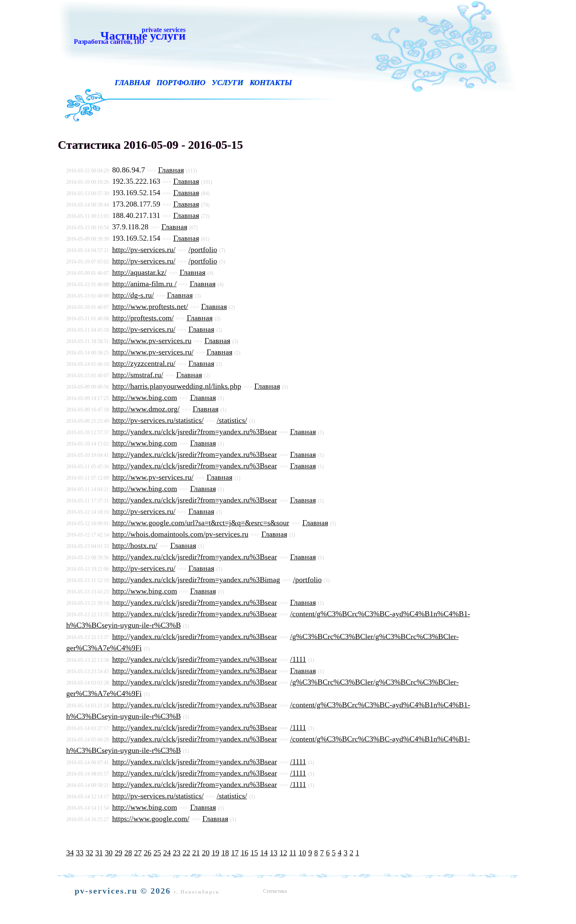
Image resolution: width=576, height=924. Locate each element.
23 (176, 853)
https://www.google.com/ (150, 818)
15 (254, 853)
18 (225, 853)
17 (235, 853)
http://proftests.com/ (143, 318)
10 (302, 853)
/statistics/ (232, 420)
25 (157, 853)
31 (99, 853)
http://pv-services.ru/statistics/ (158, 420)
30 (109, 853)
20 (206, 853)
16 (244, 853)
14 (264, 853)
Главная (171, 170)
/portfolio (202, 249)
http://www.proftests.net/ (150, 306)
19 (215, 853)
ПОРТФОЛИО (180, 82)
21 (196, 853)
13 (273, 853)
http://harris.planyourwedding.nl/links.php (176, 386)
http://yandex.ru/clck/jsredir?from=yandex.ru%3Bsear (194, 431)
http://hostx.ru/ (134, 545)
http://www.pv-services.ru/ (153, 352)
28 (128, 853)
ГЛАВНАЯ (132, 82)
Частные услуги (128, 35)
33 (79, 853)
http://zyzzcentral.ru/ (143, 363)
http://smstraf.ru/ (137, 375)
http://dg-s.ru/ (133, 295)
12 (283, 853)
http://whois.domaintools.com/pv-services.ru (180, 534)
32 (89, 853)
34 (70, 853)
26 (147, 853)
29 (118, 853)
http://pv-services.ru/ (143, 249)
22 (186, 853)
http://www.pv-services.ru (151, 340)
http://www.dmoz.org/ (146, 409)
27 (138, 853)
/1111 (298, 659)
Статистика (275, 891)
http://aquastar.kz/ (139, 272)
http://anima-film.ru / (144, 283)
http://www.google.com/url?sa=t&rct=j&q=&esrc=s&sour (200, 522)
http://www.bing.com (144, 397)
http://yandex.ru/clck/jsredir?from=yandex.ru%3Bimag (196, 579)
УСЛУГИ (227, 82)
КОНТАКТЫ (271, 82)
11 (292, 853)
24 (167, 853)
